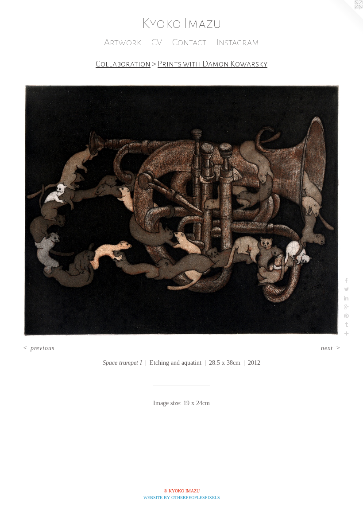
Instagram (237, 42)
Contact (189, 42)
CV (156, 42)
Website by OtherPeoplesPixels (181, 497)
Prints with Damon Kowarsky (212, 63)
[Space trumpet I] (181, 210)
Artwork (122, 42)
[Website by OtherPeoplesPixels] (345, 17)
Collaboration (123, 63)
